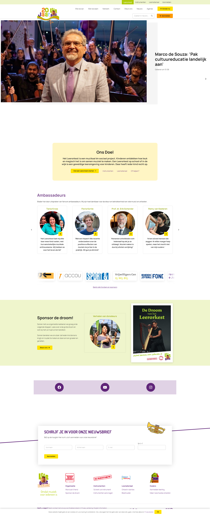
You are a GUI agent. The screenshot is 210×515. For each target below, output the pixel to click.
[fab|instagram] (150, 387)
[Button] (60, 234)
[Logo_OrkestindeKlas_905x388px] (126, 478)
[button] (85, 8)
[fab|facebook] (59, 387)
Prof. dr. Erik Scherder (123, 208)
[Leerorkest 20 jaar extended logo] (48, 16)
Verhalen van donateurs (105, 316)
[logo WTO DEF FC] (154, 478)
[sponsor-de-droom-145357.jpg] (152, 332)
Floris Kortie (87, 208)
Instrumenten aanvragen (103, 493)
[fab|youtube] (105, 387)
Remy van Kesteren (157, 208)
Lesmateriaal (122, 171)
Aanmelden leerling (157, 489)
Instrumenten (108, 171)
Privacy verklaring (87, 508)
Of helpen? (135, 171)
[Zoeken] (152, 16)
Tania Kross (52, 208)
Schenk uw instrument (102, 489)
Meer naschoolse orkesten (160, 493)
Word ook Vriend (71, 489)
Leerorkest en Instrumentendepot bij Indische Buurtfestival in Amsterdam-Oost (180, 59)
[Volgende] (206, 79)
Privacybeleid (148, 512)
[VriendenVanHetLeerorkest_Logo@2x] (69, 478)
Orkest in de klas (128, 489)
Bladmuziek (126, 493)
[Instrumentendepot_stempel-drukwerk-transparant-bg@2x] (103, 478)
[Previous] (4, 79)
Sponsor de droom (72, 493)
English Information (100, 508)
